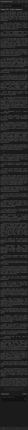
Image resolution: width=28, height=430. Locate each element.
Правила (25, 394)
